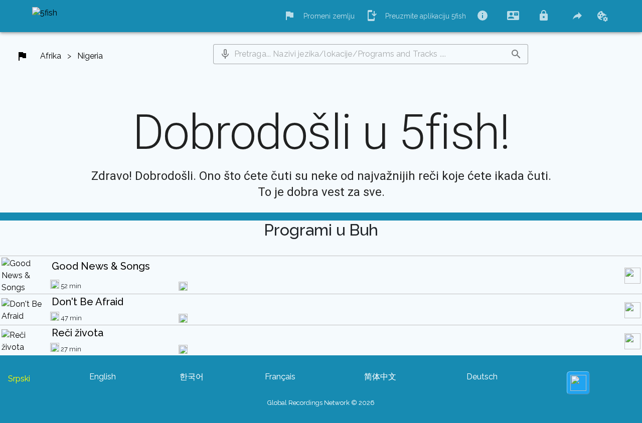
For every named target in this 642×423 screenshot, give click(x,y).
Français (280, 376)
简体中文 (380, 376)
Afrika (50, 56)
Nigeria (90, 56)
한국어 (192, 376)
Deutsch (482, 376)
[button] (225, 54)
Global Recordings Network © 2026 (321, 402)
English (102, 376)
